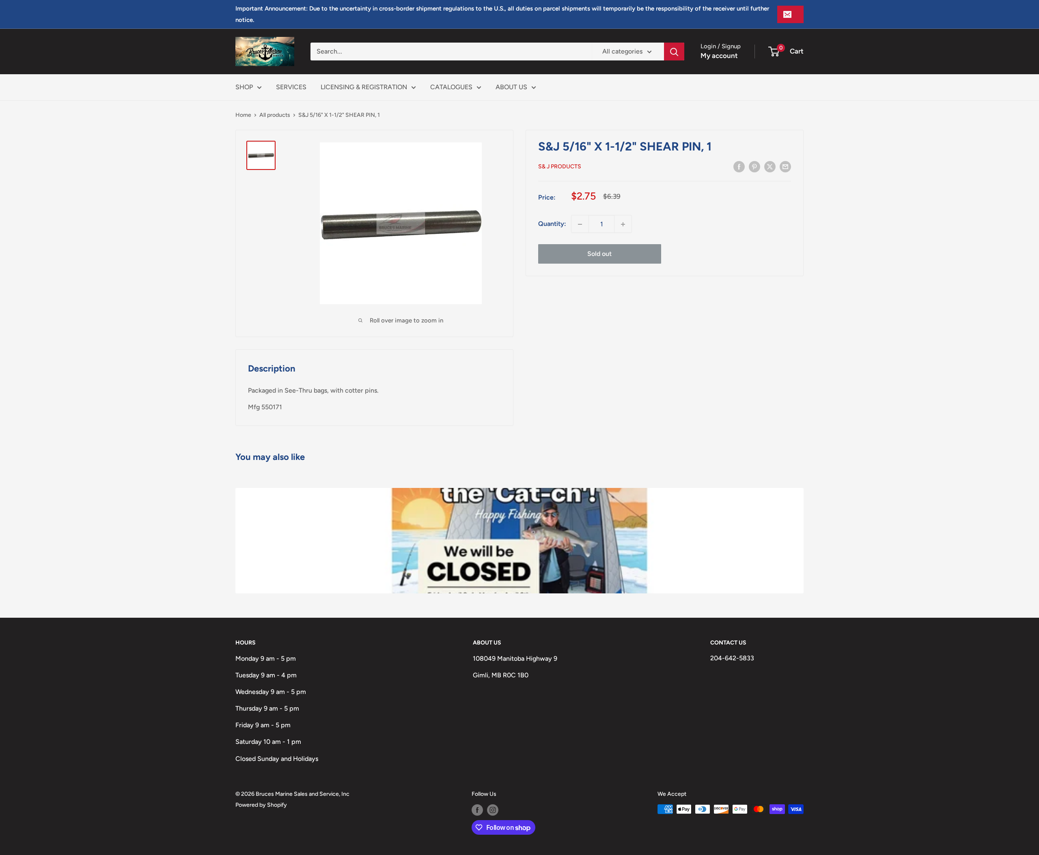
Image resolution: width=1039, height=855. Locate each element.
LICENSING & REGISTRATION (364, 87)
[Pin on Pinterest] (754, 166)
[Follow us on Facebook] (477, 810)
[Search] (674, 51)
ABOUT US (511, 87)
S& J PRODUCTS (559, 166)
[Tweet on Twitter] (770, 166)
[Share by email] (785, 166)
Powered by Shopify (261, 804)
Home (243, 115)
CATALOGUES (451, 87)
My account (719, 56)
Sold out (599, 254)
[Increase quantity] (623, 224)
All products (274, 115)
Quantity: (552, 224)
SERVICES (291, 87)
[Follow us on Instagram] (492, 810)
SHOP (244, 87)
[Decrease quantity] (579, 224)
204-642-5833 (732, 658)
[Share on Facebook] (739, 166)
